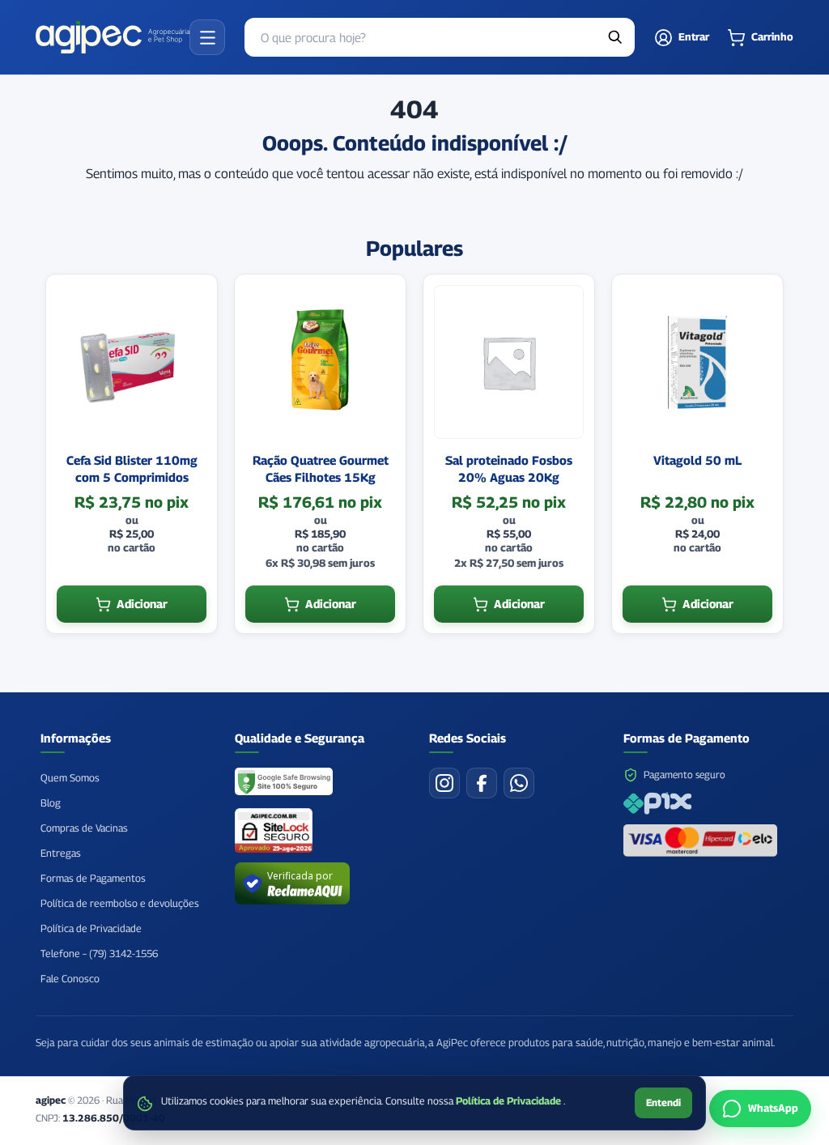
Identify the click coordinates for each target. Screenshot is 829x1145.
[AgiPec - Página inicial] (112, 37)
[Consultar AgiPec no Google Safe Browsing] (284, 783)
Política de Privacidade (509, 1101)
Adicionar (142, 604)
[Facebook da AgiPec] (481, 783)
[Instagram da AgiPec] (444, 783)
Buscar (615, 37)
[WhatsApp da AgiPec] (519, 783)
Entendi (663, 1102)
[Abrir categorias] (207, 37)
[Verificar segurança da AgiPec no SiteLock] (273, 830)
